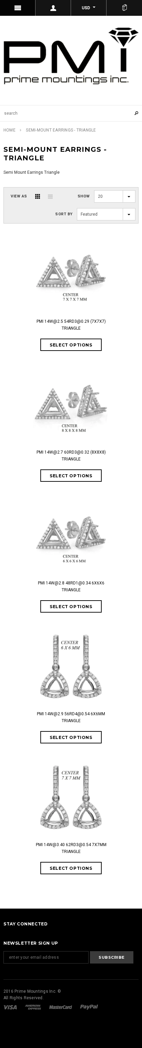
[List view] (50, 196)
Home (9, 130)
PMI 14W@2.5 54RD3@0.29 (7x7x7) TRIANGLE (71, 325)
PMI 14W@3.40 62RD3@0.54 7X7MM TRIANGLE (71, 848)
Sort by (64, 214)
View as (19, 196)
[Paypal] (89, 1006)
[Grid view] (37, 196)
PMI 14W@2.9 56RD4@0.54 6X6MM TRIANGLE (71, 717)
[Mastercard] (61, 1006)
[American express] (33, 1006)
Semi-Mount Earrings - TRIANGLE (61, 130)
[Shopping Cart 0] (124, 8)
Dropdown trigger (53, 8)
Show (84, 196)
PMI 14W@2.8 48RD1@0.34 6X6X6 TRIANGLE (71, 586)
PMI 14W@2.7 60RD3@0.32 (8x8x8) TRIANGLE (71, 456)
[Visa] (10, 1006)
